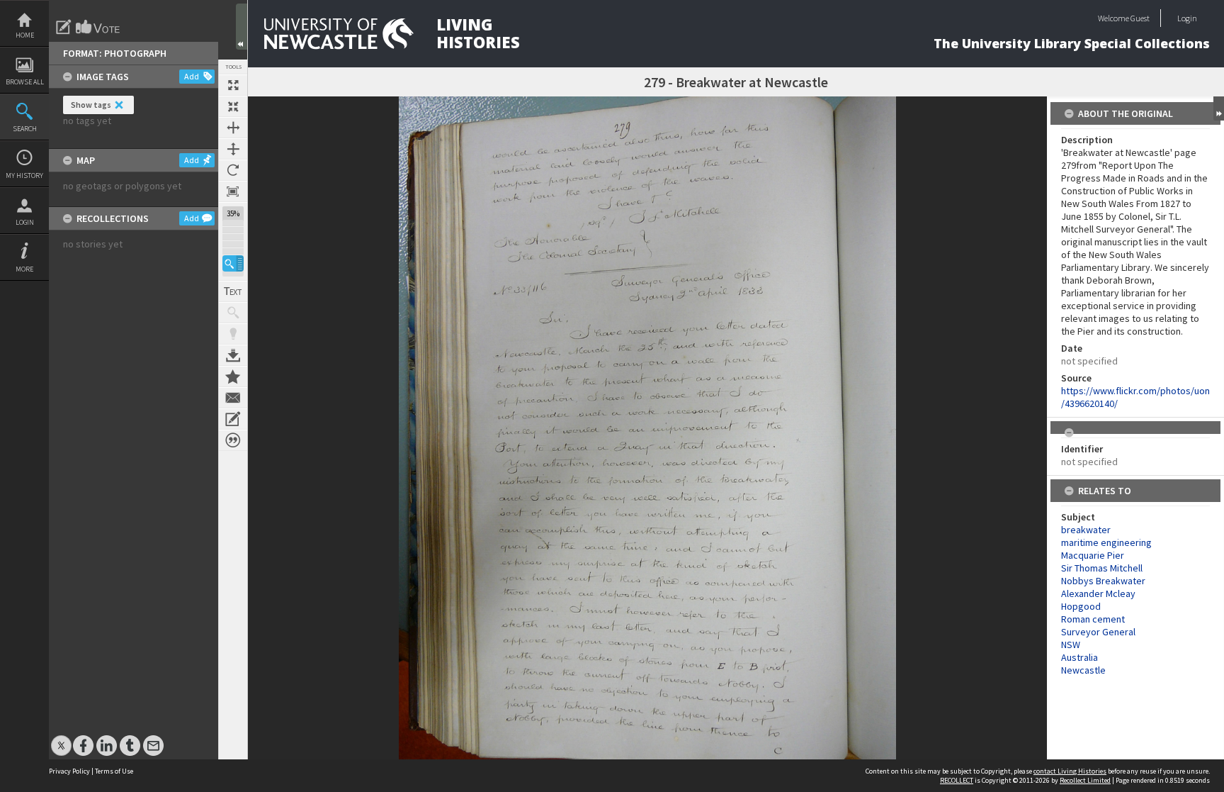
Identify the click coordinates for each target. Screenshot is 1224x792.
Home (25, 35)
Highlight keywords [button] (233, 334)
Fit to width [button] (233, 127)
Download (233, 355)
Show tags (91, 104)
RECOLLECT (956, 780)
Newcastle (1083, 670)
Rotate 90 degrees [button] (233, 170)
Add (191, 76)
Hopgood (1081, 606)
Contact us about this (233, 397)
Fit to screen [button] (233, 106)
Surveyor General (1098, 631)
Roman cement (1093, 619)
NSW (1070, 644)
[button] (233, 263)
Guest (1140, 18)
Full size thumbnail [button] (233, 85)
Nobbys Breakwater (1103, 580)
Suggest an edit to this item (64, 27)
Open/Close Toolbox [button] (241, 27)
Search (25, 128)
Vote (98, 27)
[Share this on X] (61, 738)
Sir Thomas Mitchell (1102, 568)
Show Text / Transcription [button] (233, 291)
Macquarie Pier (1092, 555)
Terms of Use (114, 771)
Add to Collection (233, 376)
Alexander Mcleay (1098, 593)
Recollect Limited (1085, 780)
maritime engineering (1106, 542)
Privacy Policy (69, 771)
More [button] (24, 269)
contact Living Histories (1069, 771)
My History (24, 175)
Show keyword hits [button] (233, 312)
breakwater (1086, 529)
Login (25, 222)
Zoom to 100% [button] (233, 191)
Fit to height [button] (233, 149)
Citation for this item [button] (233, 440)
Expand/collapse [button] (1218, 108)
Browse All (25, 82)
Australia (1079, 657)
